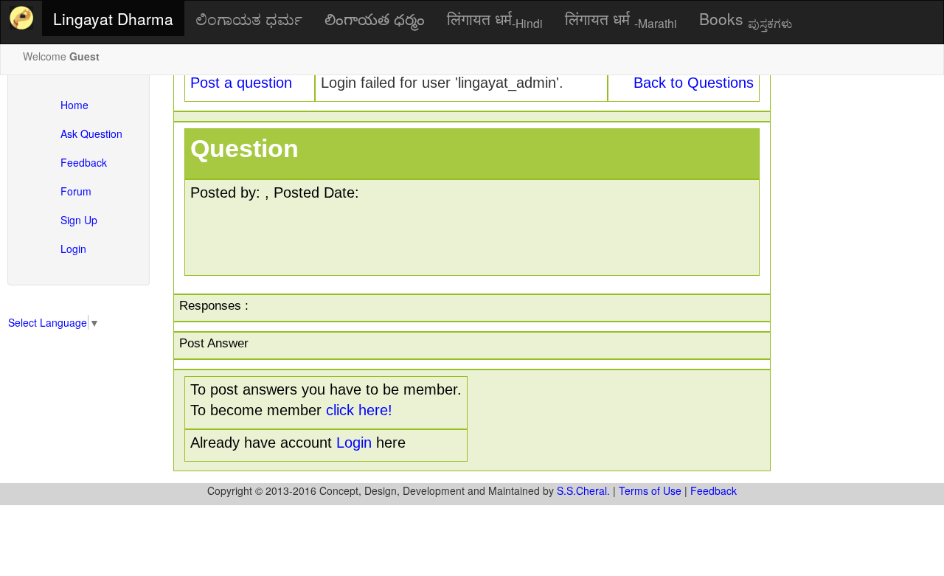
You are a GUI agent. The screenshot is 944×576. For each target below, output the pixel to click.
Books (745, 19)
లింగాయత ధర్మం (374, 18)
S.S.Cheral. (583, 490)
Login (73, 248)
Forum (75, 191)
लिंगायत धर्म (495, 19)
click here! (359, 410)
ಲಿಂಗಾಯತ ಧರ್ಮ (248, 18)
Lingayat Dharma (113, 18)
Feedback (83, 162)
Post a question (241, 82)
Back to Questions (694, 82)
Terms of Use (650, 490)
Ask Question (91, 133)
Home (74, 104)
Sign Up (78, 219)
